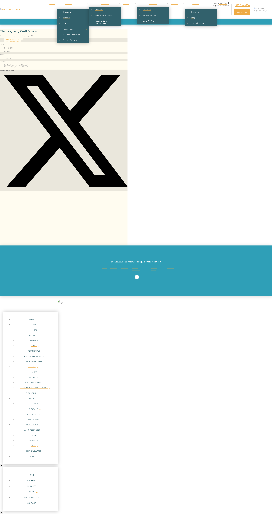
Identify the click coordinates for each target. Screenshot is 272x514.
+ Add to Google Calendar (13, 39)
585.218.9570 (242, 5)
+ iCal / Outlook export (12, 41)
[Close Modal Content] (1, 465)
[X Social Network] (66, 186)
